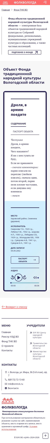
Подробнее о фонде (22, 52)
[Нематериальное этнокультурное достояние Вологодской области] (9, 401)
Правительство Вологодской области (40, 345)
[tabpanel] (25, 169)
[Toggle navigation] (45, 2)
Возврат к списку (16, 306)
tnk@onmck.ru (15, 383)
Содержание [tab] (18, 123)
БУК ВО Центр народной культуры (39, 335)
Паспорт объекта (22, 260)
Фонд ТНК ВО (9, 341)
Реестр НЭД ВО (10, 336)
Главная (6, 332)
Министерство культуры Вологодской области (39, 355)
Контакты (7, 350)
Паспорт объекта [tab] (23, 131)
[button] (45, 2)
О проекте (7, 345)
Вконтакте (13, 388)
